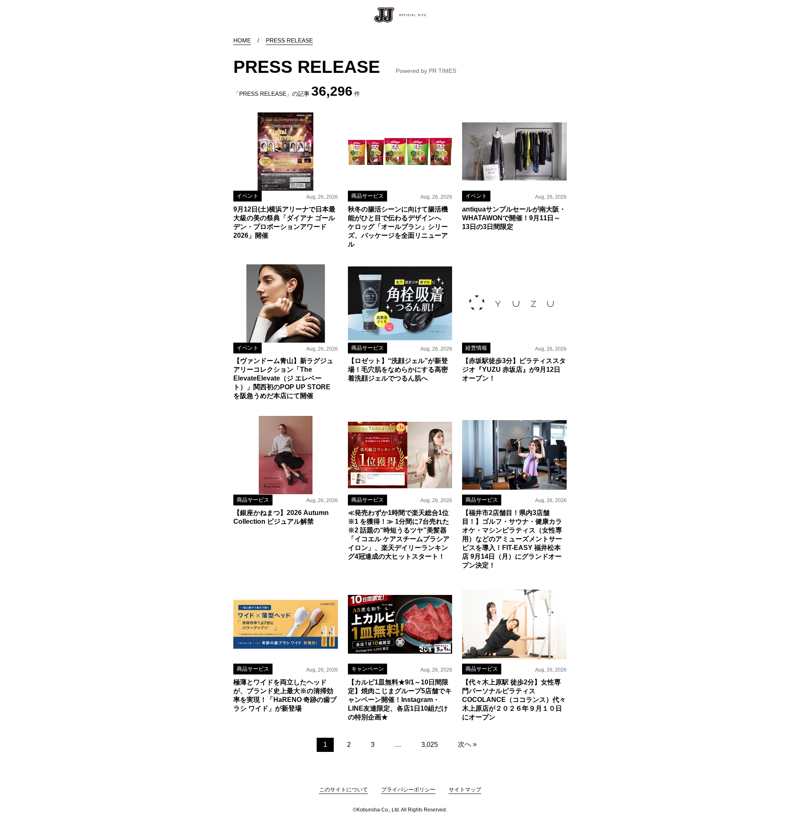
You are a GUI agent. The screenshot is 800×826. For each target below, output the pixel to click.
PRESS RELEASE (289, 40)
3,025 (429, 744)
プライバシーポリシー (408, 789)
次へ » (467, 744)
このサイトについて (343, 789)
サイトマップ (465, 789)
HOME (242, 40)
